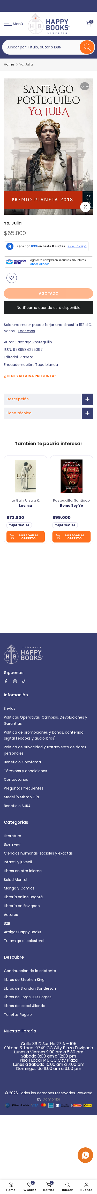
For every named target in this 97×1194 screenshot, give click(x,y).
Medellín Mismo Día (21, 797)
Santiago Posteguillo (34, 342)
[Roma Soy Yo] (72, 476)
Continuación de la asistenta (30, 970)
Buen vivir (12, 844)
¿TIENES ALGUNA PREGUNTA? (30, 376)
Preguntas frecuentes (23, 788)
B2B (7, 923)
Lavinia (25, 506)
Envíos (9, 708)
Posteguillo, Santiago (71, 500)
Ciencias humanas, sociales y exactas (38, 853)
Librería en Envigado (22, 905)
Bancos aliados (39, 264)
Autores (11, 914)
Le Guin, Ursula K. (25, 500)
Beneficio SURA (17, 805)
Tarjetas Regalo (18, 1014)
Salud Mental (15, 879)
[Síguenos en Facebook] (6, 387)
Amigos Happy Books (22, 932)
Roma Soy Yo (71, 506)
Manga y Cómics (19, 888)
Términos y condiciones (25, 770)
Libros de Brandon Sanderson (30, 988)
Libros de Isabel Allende (24, 1005)
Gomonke (51, 1099)
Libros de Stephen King (24, 979)
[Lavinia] (25, 476)
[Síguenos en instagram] (12, 386)
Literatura (12, 835)
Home (9, 64)
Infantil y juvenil (18, 862)
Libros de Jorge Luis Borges (27, 997)
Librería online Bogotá (23, 897)
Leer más (26, 331)
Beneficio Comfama (22, 762)
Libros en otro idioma (23, 870)
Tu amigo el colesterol (24, 940)
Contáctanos (16, 779)
